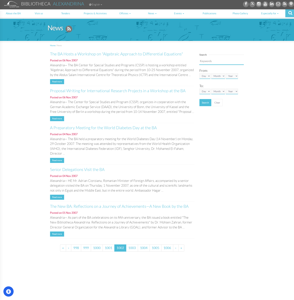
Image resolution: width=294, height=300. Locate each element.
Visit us (39, 13)
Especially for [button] (269, 13)
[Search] (289, 13)
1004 (144, 248)
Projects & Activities (95, 13)
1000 (97, 248)
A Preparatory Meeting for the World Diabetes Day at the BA (103, 128)
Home (52, 45)
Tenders (65, 13)
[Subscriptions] (69, 29)
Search (205, 102)
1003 (132, 248)
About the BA (13, 13)
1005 (155, 248)
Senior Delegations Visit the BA (77, 169)
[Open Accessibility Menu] (8, 291)
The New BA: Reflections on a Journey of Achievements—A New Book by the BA (119, 206)
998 (76, 248)
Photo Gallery (240, 13)
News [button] (151, 13)
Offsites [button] (124, 13)
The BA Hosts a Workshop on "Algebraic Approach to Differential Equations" (116, 54)
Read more (57, 81)
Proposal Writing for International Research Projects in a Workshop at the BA (117, 91)
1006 (167, 248)
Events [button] (178, 13)
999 (86, 248)
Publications (209, 13)
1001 (108, 248)
